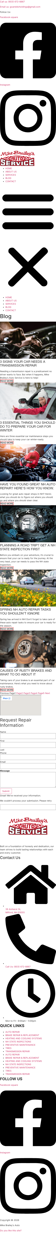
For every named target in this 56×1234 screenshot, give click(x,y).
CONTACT (10, 181)
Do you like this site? (10, 1230)
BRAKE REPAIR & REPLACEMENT (22, 1035)
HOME (8, 168)
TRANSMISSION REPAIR (17, 1051)
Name (3, 732)
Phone (3, 753)
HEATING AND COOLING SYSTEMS (23, 1038)
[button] (28, 239)
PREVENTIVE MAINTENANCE (20, 1045)
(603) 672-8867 (12, 1)
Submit (6, 791)
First (2, 741)
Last (2, 750)
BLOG (8, 178)
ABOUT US (11, 171)
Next (47, 693)
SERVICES (10, 174)
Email (3, 762)
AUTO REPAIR (12, 1032)
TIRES (8, 1048)
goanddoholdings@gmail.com (20, 6)
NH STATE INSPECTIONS (18, 1041)
